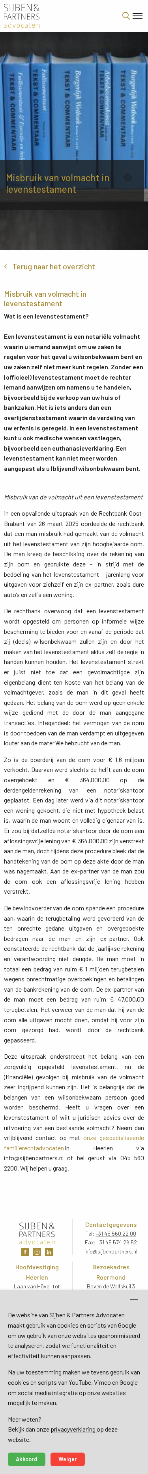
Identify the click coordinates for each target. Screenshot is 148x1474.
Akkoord (26, 1459)
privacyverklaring (74, 1429)
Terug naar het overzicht (53, 266)
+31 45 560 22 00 (116, 1233)
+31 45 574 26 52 (117, 1242)
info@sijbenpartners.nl (110, 1251)
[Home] (55, 16)
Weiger (67, 1459)
